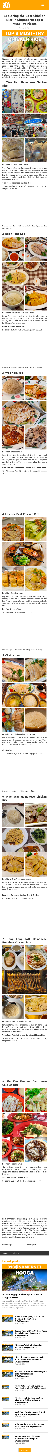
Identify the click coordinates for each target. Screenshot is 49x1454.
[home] (6, 5)
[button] (43, 5)
